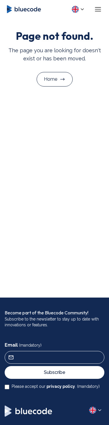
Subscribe (54, 372)
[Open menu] (98, 9)
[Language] (78, 9)
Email (23, 345)
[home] (23, 9)
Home (50, 79)
